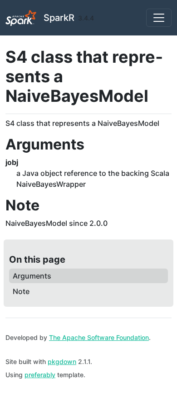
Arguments (32, 275)
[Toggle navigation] (159, 18)
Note (21, 291)
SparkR (59, 17)
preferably (40, 375)
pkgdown (62, 361)
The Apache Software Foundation (99, 337)
